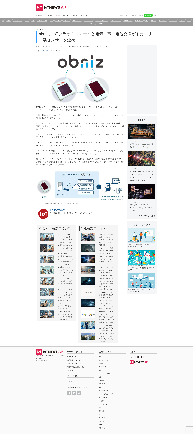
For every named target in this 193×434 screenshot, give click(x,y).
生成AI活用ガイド (62, 15)
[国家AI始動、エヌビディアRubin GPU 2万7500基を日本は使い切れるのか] (141, 191)
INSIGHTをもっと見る (147, 216)
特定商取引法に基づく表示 (75, 367)
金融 (33, 20)
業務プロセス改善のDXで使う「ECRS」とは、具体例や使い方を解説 (141, 268)
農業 (51, 20)
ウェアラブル (173, 20)
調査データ (102, 428)
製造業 (8, 20)
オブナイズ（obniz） (48, 51)
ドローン (182, 20)
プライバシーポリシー (74, 363)
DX (3, 20)
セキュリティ (162, 20)
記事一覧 (39, 15)
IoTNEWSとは (71, 357)
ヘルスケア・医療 (42, 20)
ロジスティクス (17, 20)
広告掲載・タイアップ (74, 360)
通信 (147, 20)
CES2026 (100, 24)
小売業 (27, 20)
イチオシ (92, 24)
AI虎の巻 (49, 15)
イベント (84, 15)
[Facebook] (69, 393)
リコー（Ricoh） (63, 51)
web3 (189, 20)
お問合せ (70, 370)
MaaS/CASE (102, 367)
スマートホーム (88, 20)
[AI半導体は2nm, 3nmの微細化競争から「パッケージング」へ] (141, 131)
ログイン (140, 15)
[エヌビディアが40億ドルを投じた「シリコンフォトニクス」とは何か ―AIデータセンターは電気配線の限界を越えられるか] (141, 158)
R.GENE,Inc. (44, 360)
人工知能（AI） (128, 20)
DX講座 (74, 15)
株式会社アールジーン (53, 356)
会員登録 (148, 15)
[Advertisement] (120, 7)
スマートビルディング (102, 20)
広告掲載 (121, 15)
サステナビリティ (116, 20)
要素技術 (153, 20)
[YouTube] (79, 393)
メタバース (67, 20)
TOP (37, 46)
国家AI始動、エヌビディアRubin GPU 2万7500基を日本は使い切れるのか (141, 207)
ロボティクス (138, 20)
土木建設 (58, 20)
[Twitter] (74, 393)
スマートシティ (77, 20)
